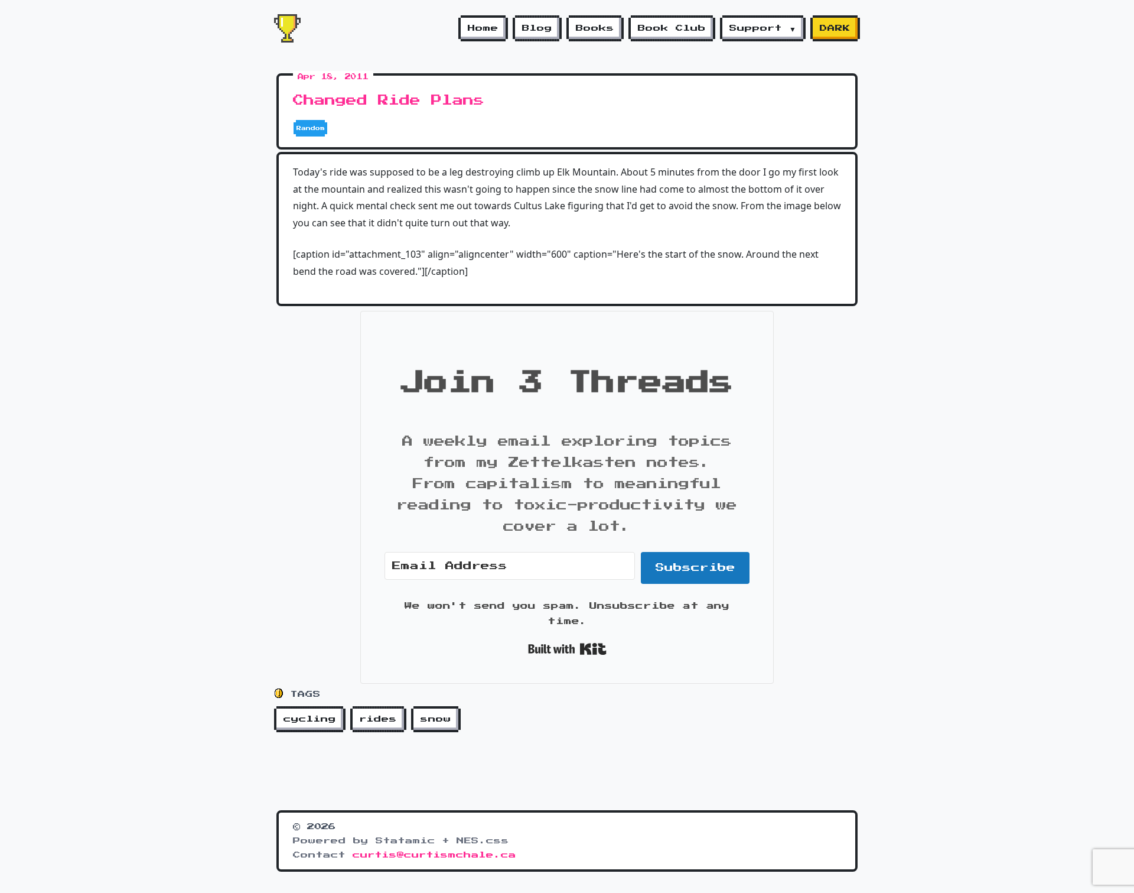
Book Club (672, 28)
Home (483, 28)
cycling (310, 719)
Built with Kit (567, 649)
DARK (835, 28)
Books (595, 28)
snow (436, 719)
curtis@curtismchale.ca (434, 855)
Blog (537, 28)
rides (378, 719)
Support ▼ (762, 28)
